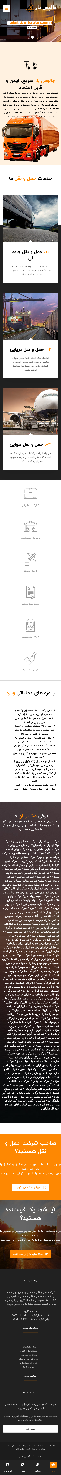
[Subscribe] (7, 1429)
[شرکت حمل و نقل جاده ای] (41, 8)
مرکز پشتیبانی (29, 1347)
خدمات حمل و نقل (28, 1359)
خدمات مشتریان (29, 1363)
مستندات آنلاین (28, 1351)
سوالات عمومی (29, 1355)
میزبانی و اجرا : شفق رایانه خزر (30, 1449)
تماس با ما (29, 1367)
